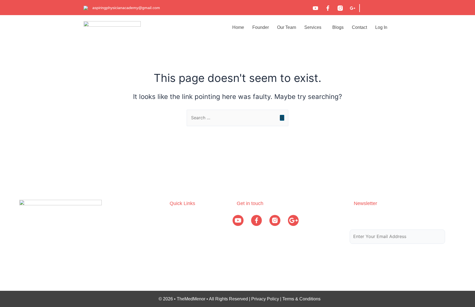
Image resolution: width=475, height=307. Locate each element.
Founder (260, 27)
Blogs (338, 27)
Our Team (286, 27)
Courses (178, 228)
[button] (314, 27)
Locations (179, 249)
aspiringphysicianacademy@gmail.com (126, 7)
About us (178, 217)
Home (238, 27)
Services (312, 27)
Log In (381, 27)
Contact (359, 27)
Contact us (180, 260)
